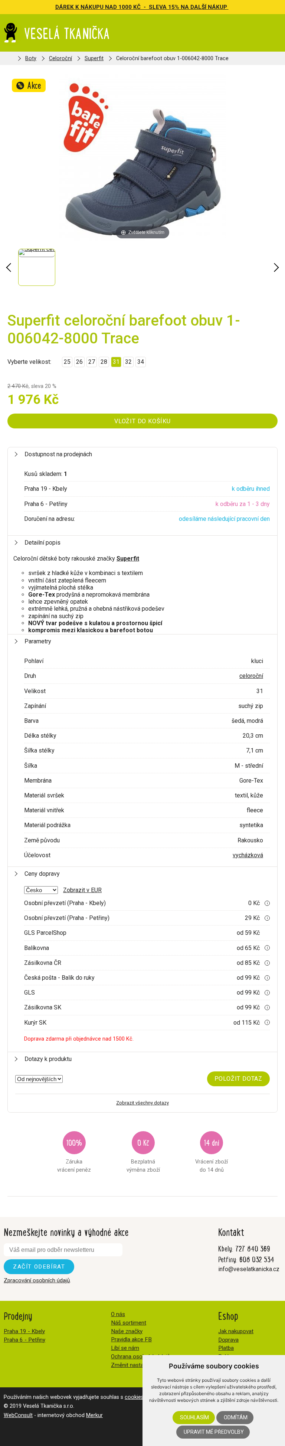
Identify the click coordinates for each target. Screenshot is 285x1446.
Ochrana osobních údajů (140, 1356)
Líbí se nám (125, 1348)
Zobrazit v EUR (82, 890)
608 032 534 (256, 1259)
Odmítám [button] (236, 1417)
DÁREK (65, 7)
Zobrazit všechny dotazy (142, 1103)
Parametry (37, 641)
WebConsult (18, 1415)
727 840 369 (252, 1248)
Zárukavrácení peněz (74, 1154)
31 (116, 361)
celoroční (251, 675)
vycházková (248, 855)
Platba (226, 1348)
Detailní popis (42, 542)
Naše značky (126, 1331)
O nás (118, 1314)
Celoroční (60, 58)
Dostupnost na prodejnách (58, 454)
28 (104, 361)
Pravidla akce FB (131, 1339)
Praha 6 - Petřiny (24, 1339)
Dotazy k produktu (48, 1059)
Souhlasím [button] (194, 1417)
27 (91, 361)
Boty (30, 58)
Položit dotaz (238, 1078)
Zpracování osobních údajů (37, 1280)
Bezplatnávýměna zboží (143, 1154)
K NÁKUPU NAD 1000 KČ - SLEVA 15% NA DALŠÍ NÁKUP (152, 7)
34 (140, 361)
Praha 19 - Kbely (24, 1331)
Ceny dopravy (42, 873)
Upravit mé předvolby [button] (214, 1432)
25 (67, 361)
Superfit (94, 58)
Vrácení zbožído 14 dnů (211, 1154)
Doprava (228, 1339)
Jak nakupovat (235, 1331)
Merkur (94, 1415)
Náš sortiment (128, 1322)
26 (79, 361)
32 (128, 361)
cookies (134, 1397)
